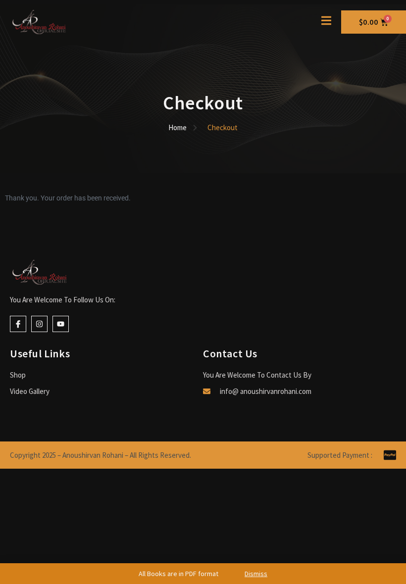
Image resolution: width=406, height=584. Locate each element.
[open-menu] (326, 22)
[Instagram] (39, 324)
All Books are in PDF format (203, 573)
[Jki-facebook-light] (18, 324)
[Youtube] (60, 324)
